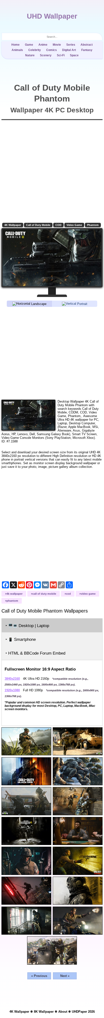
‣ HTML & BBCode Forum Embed (35, 653)
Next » (64, 976)
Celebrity (34, 50)
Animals (17, 50)
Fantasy (86, 50)
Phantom (93, 225)
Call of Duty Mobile (38, 225)
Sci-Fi (61, 55)
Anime (42, 44)
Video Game (74, 225)
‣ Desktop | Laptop (27, 625)
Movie (57, 44)
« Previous (39, 976)
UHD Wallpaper (52, 16)
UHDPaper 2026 (83, 1011)
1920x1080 (12, 690)
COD (58, 225)
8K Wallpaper (44, 1011)
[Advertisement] (52, 353)
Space (74, 55)
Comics (51, 50)
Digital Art (69, 50)
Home (15, 44)
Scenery (46, 55)
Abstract (87, 44)
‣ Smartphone (21, 639)
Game (29, 44)
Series (70, 44)
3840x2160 (12, 678)
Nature (30, 55)
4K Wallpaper (12, 225)
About (62, 1011)
